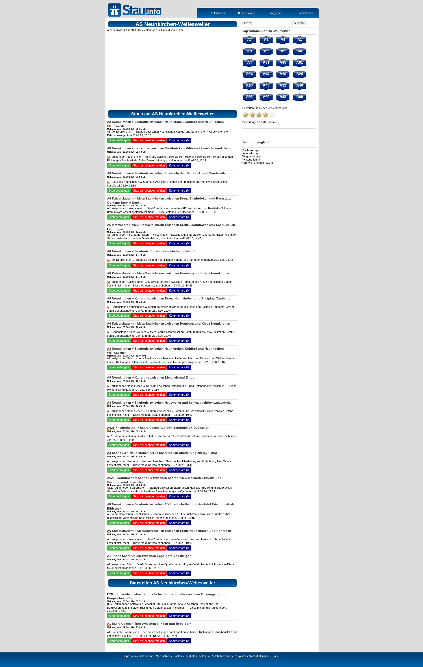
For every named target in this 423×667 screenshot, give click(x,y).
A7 (249, 39)
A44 (266, 74)
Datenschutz (146, 656)
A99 (266, 97)
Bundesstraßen (247, 13)
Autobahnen (218, 13)
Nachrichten (163, 656)
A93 (249, 97)
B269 (111, 594)
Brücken (178, 656)
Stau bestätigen (119, 140)
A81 (266, 62)
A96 (249, 85)
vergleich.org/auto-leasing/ (258, 162)
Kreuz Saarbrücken (194, 198)
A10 (283, 74)
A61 (299, 62)
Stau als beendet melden (149, 140)
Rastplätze (240, 656)
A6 (109, 198)
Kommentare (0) (179, 140)
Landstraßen (305, 13)
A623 (111, 427)
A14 (249, 74)
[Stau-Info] (135, 10)
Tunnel (275, 656)
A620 (111, 478)
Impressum (130, 656)
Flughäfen (191, 656)
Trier (213, 453)
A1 (205, 453)
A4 (249, 62)
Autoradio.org (250, 153)
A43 (283, 97)
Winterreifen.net (251, 159)
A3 (249, 51)
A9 (266, 51)
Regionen (276, 13)
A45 (283, 62)
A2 (266, 39)
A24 (299, 74)
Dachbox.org (250, 150)
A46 (299, 85)
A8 (132, 30)
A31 (283, 85)
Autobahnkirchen (259, 656)
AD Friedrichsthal (177, 504)
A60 (299, 97)
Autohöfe (204, 656)
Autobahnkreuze (222, 656)
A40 (266, 85)
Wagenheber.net (252, 156)
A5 (283, 51)
